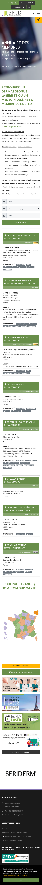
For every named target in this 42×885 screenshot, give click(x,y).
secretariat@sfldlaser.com (20, 815)
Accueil (6, 66)
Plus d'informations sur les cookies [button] (15, 876)
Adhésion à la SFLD (22, 665)
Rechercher (21, 222)
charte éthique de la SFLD (12, 127)
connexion (17, 7)
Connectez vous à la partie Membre (17, 836)
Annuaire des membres (22, 672)
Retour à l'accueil (22, 752)
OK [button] (21, 880)
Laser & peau (27, 3)
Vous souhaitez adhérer (13, 841)
